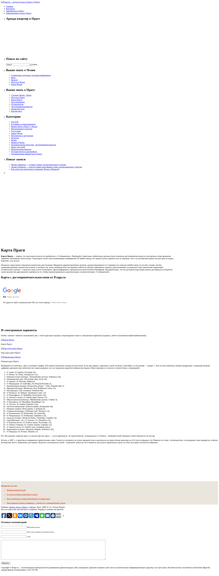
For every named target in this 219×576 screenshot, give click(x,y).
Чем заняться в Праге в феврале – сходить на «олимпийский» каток (36, 503)
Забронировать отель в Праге (18, 13)
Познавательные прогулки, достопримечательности (33, 145)
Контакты (10, 9)
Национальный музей (16, 490)
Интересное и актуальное (22, 136)
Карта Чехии (16, 84)
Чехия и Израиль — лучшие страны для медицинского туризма (38, 165)
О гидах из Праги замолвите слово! (22, 494)
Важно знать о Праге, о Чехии (24, 126)
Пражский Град (18, 109)
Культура (15, 138)
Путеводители (17, 104)
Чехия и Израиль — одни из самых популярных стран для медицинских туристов (46, 167)
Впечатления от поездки (21, 129)
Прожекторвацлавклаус (21, 149)
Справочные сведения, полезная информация (31, 75)
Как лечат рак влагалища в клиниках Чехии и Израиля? (35, 169)
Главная (9, 6)
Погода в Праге (18, 97)
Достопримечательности (21, 107)
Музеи (14, 140)
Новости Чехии (18, 142)
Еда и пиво (16, 131)
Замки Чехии (16, 133)
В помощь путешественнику (23, 124)
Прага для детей (18, 147)
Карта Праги (16, 100)
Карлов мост (16, 111)
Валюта (14, 80)
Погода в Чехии (18, 82)
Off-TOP (15, 122)
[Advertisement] (25, 210)
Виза (13, 78)
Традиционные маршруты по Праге (26, 154)
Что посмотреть (18, 102)
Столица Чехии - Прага (21, 95)
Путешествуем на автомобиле (24, 152)
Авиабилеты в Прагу (15, 11)
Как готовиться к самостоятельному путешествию (28, 499)
